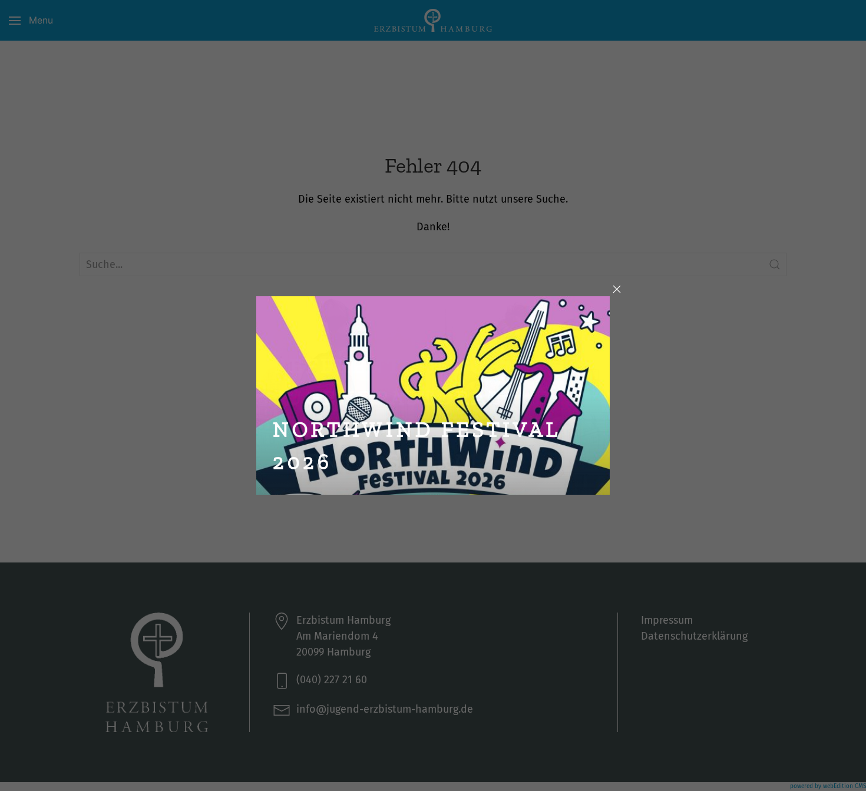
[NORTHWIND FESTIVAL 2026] (433, 394)
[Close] (617, 289)
